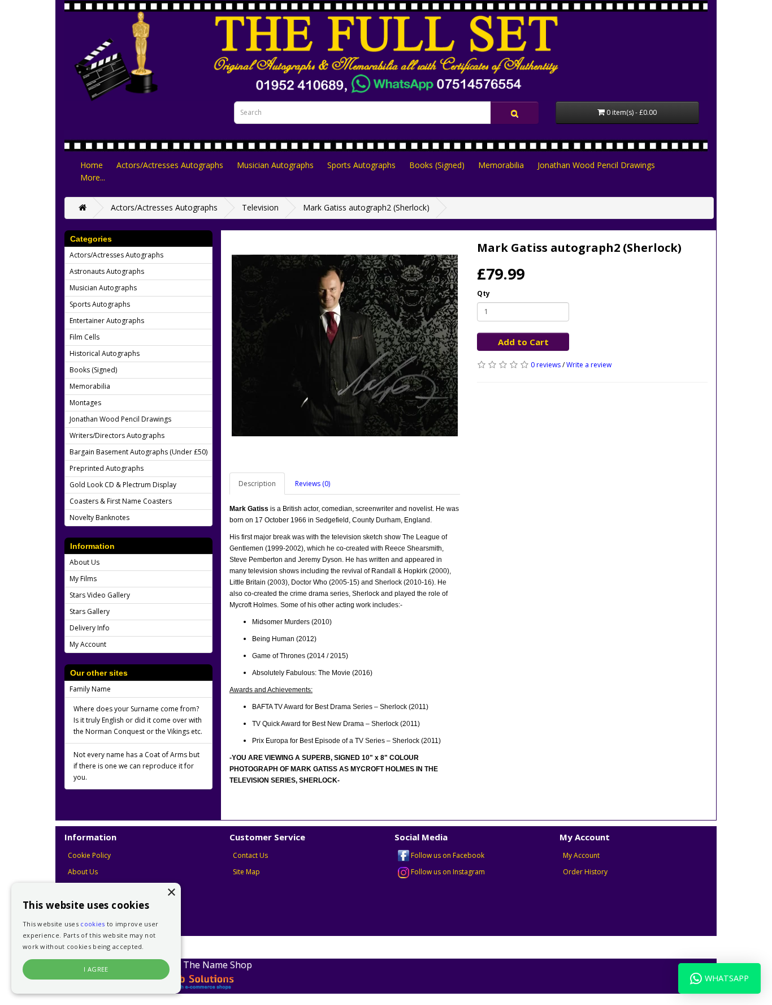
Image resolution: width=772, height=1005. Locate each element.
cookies (92, 924)
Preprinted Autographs (107, 468)
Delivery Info (90, 628)
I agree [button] (96, 969)
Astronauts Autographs (107, 271)
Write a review (588, 365)
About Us (84, 562)
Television (260, 207)
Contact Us (250, 855)
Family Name (90, 689)
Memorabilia (501, 165)
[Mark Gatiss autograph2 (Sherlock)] (344, 345)
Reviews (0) (312, 483)
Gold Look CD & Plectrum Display (123, 484)
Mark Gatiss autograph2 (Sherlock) (366, 207)
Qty (483, 293)
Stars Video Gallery (100, 595)
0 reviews (546, 365)
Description (257, 483)
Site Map (246, 872)
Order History (585, 872)
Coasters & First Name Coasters (121, 501)
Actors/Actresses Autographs (169, 165)
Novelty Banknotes (99, 517)
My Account (88, 644)
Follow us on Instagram (447, 872)
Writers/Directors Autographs (117, 435)
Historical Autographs (105, 353)
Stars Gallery (90, 611)
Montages (85, 402)
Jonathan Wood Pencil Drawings (596, 165)
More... (92, 177)
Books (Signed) (437, 165)
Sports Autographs (361, 165)
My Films (83, 578)
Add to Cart (523, 341)
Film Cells (84, 337)
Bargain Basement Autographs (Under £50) (138, 452)
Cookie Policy (89, 855)
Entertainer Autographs (107, 320)
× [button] (171, 892)
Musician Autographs (275, 165)
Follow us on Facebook (446, 855)
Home (91, 165)
